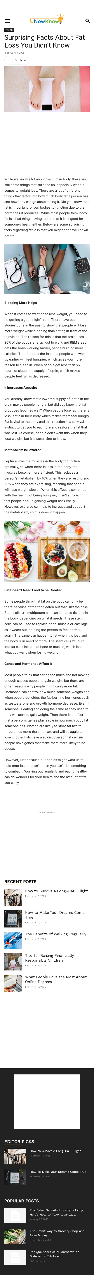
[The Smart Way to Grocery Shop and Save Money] (15, 1236)
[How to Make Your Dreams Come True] (13, 918)
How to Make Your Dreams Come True (58, 1171)
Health (9, 29)
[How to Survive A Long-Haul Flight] (13, 897)
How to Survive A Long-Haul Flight (56, 891)
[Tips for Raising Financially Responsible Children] (13, 961)
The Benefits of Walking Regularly (55, 934)
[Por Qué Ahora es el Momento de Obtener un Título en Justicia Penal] (15, 1257)
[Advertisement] (47, 7)
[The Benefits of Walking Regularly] (13, 940)
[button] (7, 21)
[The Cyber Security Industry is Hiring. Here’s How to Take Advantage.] (15, 1215)
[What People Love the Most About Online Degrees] (13, 983)
